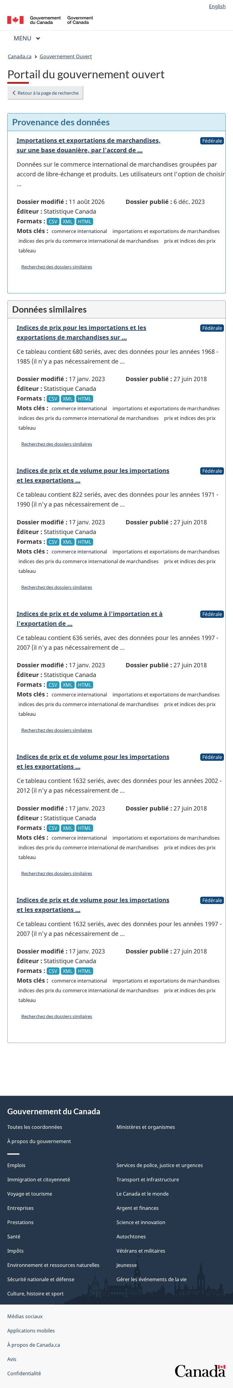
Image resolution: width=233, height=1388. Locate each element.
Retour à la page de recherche (48, 93)
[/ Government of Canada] (50, 19)
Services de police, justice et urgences (159, 1165)
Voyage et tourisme (29, 1193)
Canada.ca (20, 56)
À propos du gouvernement (39, 1141)
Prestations (20, 1222)
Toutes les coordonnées (34, 1127)
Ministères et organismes (145, 1127)
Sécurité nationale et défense (40, 1279)
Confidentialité (24, 1373)
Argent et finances (137, 1208)
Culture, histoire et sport (35, 1293)
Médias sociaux (24, 1316)
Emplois (16, 1165)
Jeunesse (126, 1265)
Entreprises (20, 1208)
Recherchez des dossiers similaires (56, 266)
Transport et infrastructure (147, 1179)
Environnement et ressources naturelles (53, 1265)
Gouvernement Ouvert (66, 56)
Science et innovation (140, 1222)
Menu (29, 38)
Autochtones (131, 1236)
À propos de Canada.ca (33, 1345)
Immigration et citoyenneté (38, 1179)
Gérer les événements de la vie (151, 1279)
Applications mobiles (31, 1330)
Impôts (15, 1251)
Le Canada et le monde (142, 1193)
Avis (11, 1359)
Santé (13, 1236)
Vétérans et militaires (140, 1251)
